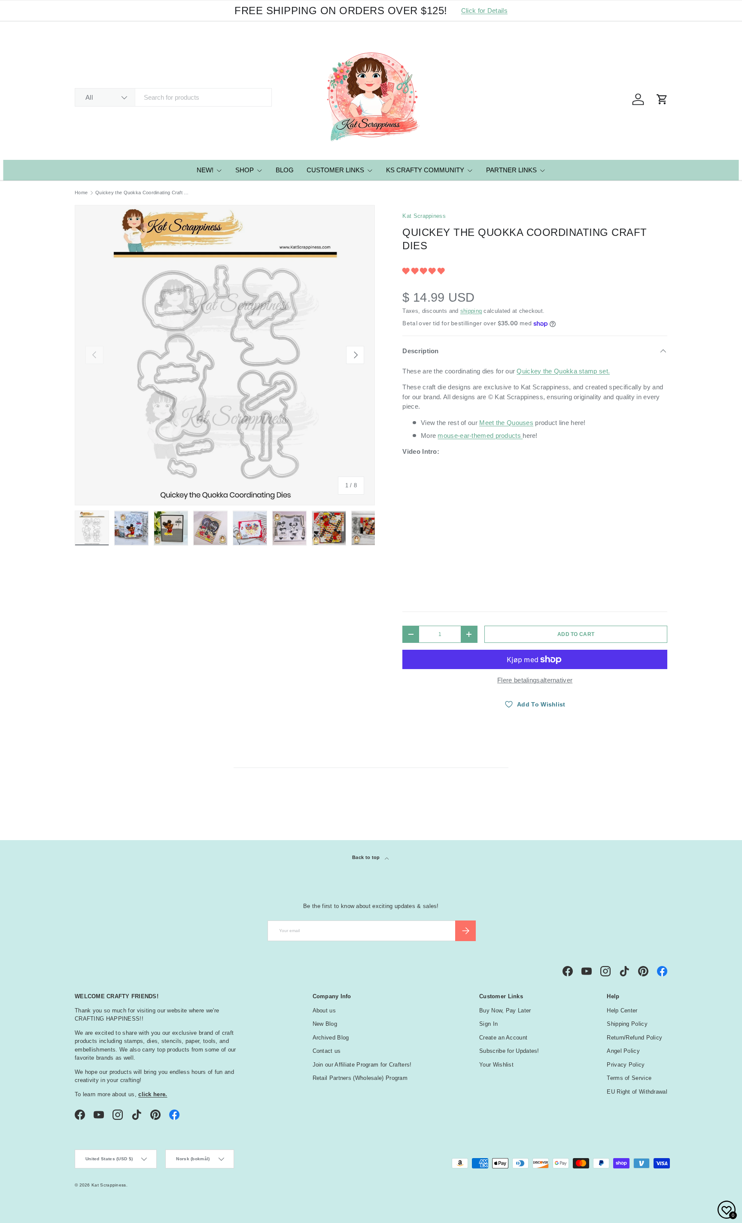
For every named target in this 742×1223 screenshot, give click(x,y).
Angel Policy (623, 1051)
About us (324, 1010)
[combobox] (173, 97)
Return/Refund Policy (634, 1037)
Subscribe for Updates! (509, 1051)
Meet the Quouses (506, 422)
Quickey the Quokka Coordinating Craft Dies (143, 192)
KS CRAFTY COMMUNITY (425, 170)
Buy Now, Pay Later (505, 1010)
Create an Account (503, 1037)
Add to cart (575, 634)
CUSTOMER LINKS (335, 170)
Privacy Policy (626, 1064)
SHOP (244, 170)
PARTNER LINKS (511, 170)
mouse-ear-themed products (480, 435)
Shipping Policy (627, 1024)
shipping (471, 311)
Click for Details (484, 10)
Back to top (366, 857)
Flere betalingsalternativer (534, 680)
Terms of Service (629, 1078)
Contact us (327, 1051)
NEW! (205, 170)
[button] (424, 271)
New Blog (325, 1024)
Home (81, 192)
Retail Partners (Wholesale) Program (360, 1078)
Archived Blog (331, 1037)
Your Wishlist (496, 1064)
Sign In (488, 1024)
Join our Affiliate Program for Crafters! (362, 1064)
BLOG (285, 170)
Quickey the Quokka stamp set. (563, 371)
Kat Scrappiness (424, 216)
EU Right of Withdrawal (637, 1091)
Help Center (622, 1010)
